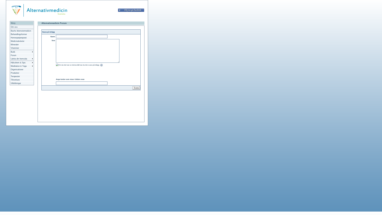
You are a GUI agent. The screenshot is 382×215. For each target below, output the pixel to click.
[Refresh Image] (101, 66)
